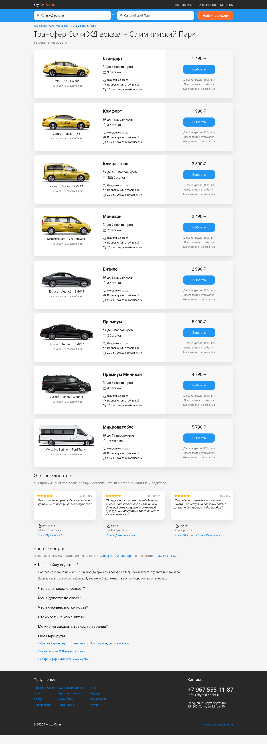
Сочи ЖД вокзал (59, 25)
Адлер (38, 699)
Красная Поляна (69, 693)
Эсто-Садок (66, 705)
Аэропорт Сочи (44, 688)
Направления (184, 5)
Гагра (92, 688)
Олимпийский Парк (84, 25)
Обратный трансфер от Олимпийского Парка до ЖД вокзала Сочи (83, 643)
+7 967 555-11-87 (164, 556)
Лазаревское (42, 705)
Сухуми (94, 705)
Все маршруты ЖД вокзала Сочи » (62, 651)
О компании (207, 5)
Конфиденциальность (218, 724)
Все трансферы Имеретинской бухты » (64, 659)
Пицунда (94, 693)
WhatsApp (124, 556)
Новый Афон (97, 699)
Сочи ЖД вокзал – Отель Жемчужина (197, 535)
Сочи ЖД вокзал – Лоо (51, 535)
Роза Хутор (66, 699)
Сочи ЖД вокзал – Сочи (120, 535)
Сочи (37, 693)
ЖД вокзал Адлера (71, 688)
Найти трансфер (215, 15)
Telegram (109, 556)
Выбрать (199, 69)
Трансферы (40, 25)
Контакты (226, 5)
